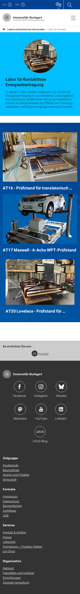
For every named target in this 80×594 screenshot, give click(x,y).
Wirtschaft (9, 479)
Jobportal (9, 542)
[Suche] (69, 5)
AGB (6, 515)
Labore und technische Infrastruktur (26, 29)
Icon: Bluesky (61, 386)
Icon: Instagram (41, 386)
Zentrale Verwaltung (16, 582)
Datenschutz (11, 501)
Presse (7, 537)
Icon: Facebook (19, 386)
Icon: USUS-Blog (40, 431)
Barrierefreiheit (12, 506)
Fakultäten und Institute (18, 573)
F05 (17, 4)
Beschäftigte (11, 470)
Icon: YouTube (41, 409)
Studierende (10, 465)
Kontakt (43, 354)
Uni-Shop (9, 551)
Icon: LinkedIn (60, 409)
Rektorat (8, 568)
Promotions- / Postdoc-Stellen (22, 546)
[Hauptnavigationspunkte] (73, 18)
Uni (4, 4)
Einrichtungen (12, 578)
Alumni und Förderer (16, 475)
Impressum (10, 496)
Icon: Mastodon (20, 409)
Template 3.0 (4, 29)
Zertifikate (9, 511)
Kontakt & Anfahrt (14, 532)
